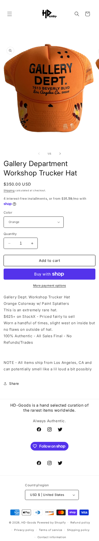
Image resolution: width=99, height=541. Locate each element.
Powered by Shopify (51, 522)
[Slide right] (60, 153)
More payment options (49, 285)
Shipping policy (78, 530)
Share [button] (14, 383)
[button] (9, 14)
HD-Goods (28, 522)
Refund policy (80, 522)
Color (8, 212)
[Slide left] (39, 153)
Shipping (9, 190)
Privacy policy (24, 530)
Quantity (10, 234)
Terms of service (50, 530)
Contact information (51, 537)
